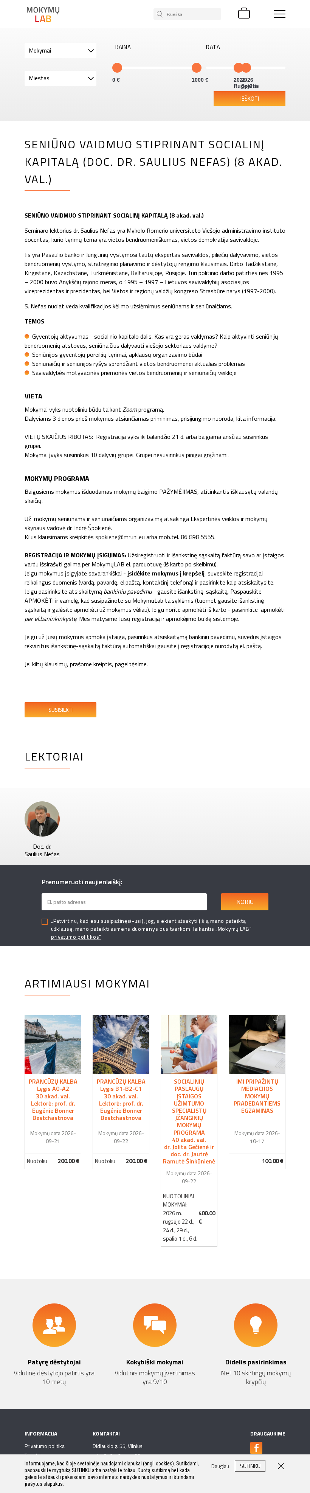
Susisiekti (60, 710)
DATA (213, 47)
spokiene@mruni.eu (120, 536)
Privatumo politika (45, 1446)
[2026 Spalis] (246, 68)
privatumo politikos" (76, 937)
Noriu (245, 901)
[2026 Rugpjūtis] (238, 68)
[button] (60, 50)
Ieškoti (249, 98)
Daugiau (53, 1092)
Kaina (123, 47)
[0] (117, 68)
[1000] (197, 68)
